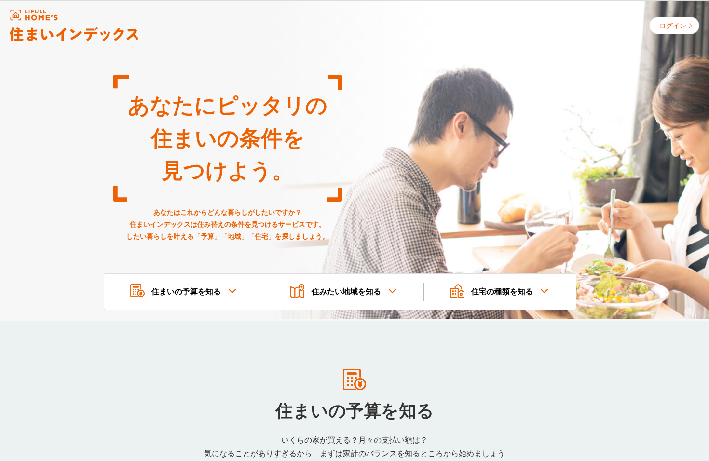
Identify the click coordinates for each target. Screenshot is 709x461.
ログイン (672, 25)
